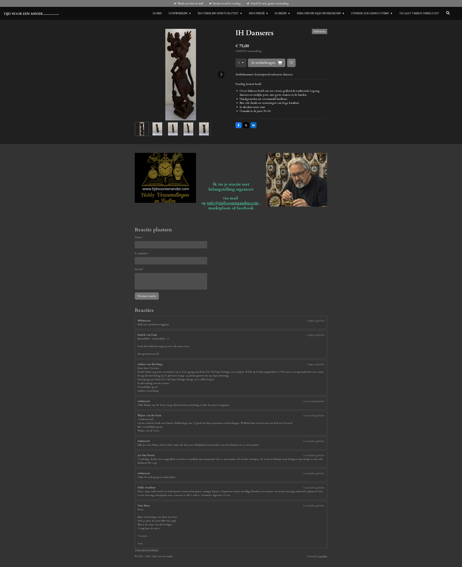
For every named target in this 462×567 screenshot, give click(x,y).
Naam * (139, 237)
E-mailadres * (142, 253)
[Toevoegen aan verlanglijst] (291, 63)
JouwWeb (322, 556)
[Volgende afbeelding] (221, 74)
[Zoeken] (448, 13)
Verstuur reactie (147, 296)
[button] (142, 129)
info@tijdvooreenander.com (232, 203)
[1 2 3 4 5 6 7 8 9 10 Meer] (241, 63)
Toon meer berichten (146, 550)
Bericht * (139, 269)
